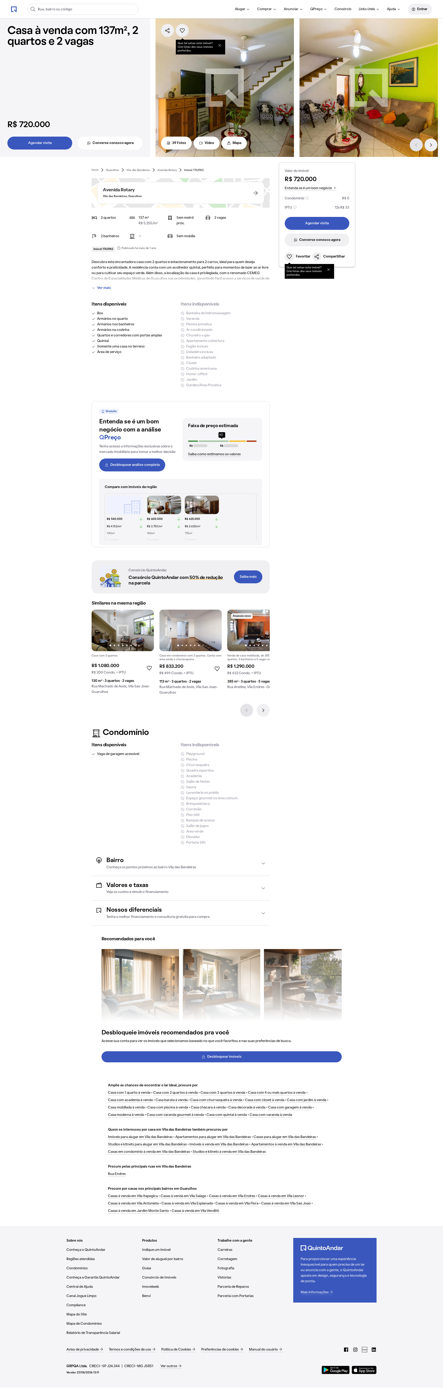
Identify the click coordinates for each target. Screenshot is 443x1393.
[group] (123, 654)
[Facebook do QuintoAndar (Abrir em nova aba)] (346, 1349)
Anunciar (291, 9)
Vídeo (209, 143)
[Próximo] (431, 144)
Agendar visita (40, 143)
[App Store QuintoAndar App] (364, 1370)
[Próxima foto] (145, 630)
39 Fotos (179, 143)
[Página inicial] (14, 9)
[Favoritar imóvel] (182, 30)
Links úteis (367, 9)
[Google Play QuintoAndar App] (336, 1370)
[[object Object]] (219, 45)
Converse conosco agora (113, 143)
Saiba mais (248, 576)
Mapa (237, 143)
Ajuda (391, 9)
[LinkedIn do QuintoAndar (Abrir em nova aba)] (374, 1349)
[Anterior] (416, 144)
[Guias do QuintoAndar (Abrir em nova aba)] (364, 1349)
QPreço (316, 9)
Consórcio (343, 9)
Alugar (240, 9)
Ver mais (104, 288)
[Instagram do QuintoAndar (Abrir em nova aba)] (355, 1349)
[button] (181, 863)
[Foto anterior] (100, 630)
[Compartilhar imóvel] (167, 30)
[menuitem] (242, 9)
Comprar (264, 9)
